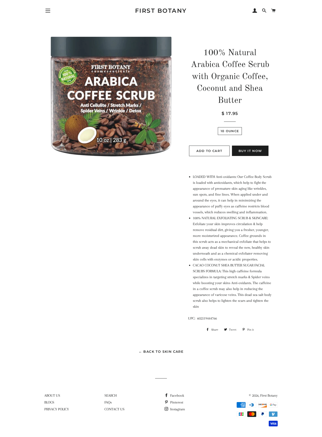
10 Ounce (230, 131)
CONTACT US (114, 409)
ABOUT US (52, 395)
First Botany (161, 10)
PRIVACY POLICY (56, 409)
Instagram (177, 409)
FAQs (108, 402)
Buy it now (250, 151)
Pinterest (176, 402)
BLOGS (49, 402)
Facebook (176, 395)
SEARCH (110, 395)
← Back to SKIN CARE (161, 351)
